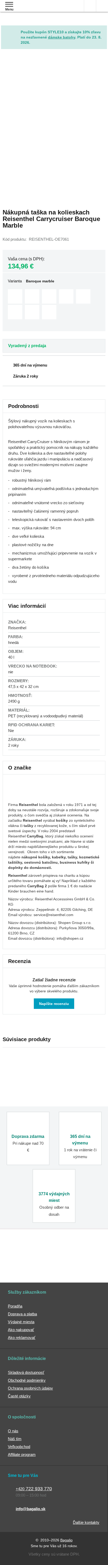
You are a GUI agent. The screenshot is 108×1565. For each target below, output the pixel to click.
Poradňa (15, 1306)
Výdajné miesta (21, 1322)
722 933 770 (34, 1488)
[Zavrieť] (103, 29)
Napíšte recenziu (54, 1004)
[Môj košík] (102, 6)
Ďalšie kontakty (86, 1522)
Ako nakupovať (21, 1329)
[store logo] (35, 10)
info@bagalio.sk (30, 1509)
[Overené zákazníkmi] (80, 1252)
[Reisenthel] (27, 797)
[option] (15, 296)
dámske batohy (61, 37)
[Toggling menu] (9, 4)
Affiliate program (22, 1454)
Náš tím (14, 1439)
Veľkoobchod (19, 1446)
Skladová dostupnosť (26, 1372)
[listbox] (54, 305)
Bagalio (66, 1540)
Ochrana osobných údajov (30, 1388)
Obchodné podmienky (27, 1380)
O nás (13, 1431)
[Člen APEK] (26, 1252)
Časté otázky (19, 1396)
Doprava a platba (22, 1314)
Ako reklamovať (21, 1337)
